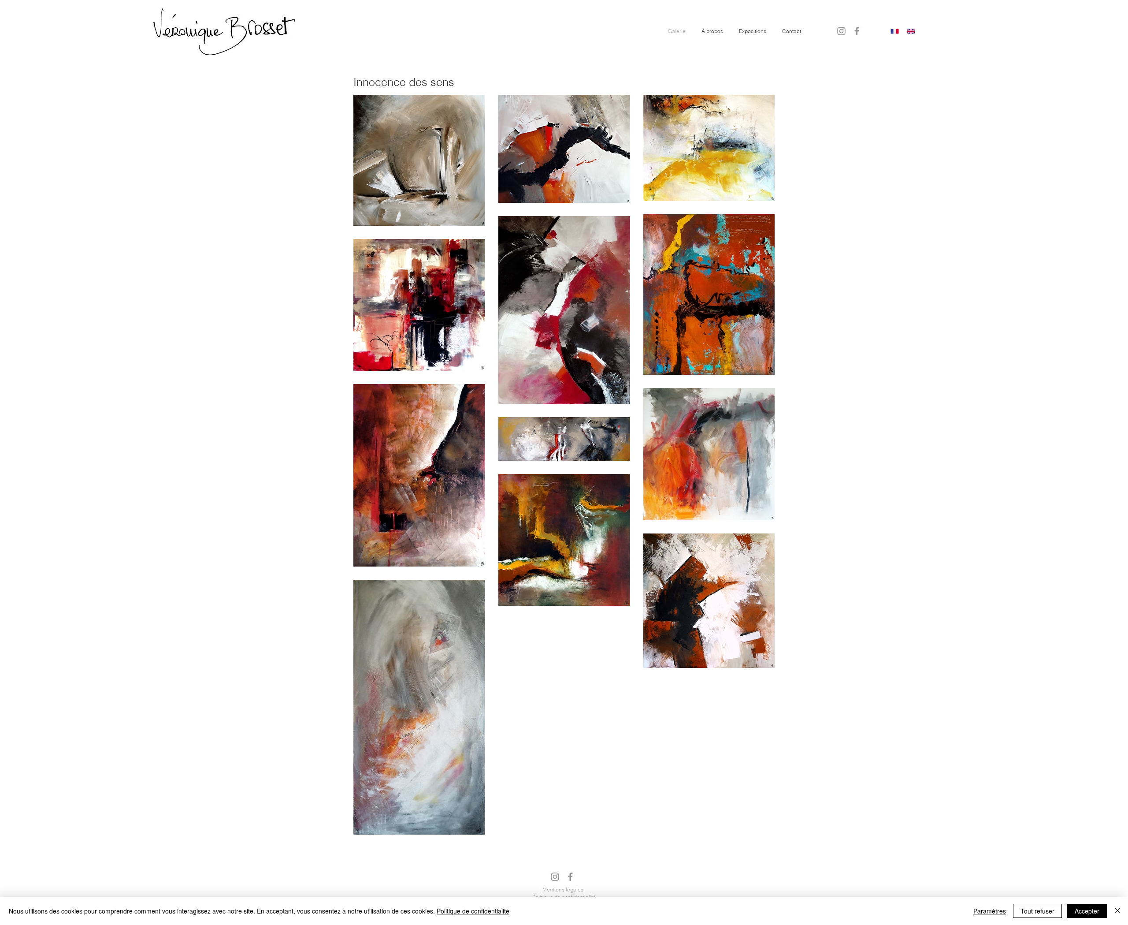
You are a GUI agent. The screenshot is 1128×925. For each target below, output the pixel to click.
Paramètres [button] (989, 910)
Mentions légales (562, 889)
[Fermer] (1117, 911)
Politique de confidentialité (473, 910)
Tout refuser (1037, 910)
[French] (895, 31)
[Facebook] (856, 31)
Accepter (1087, 910)
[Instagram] (841, 31)
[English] (911, 31)
